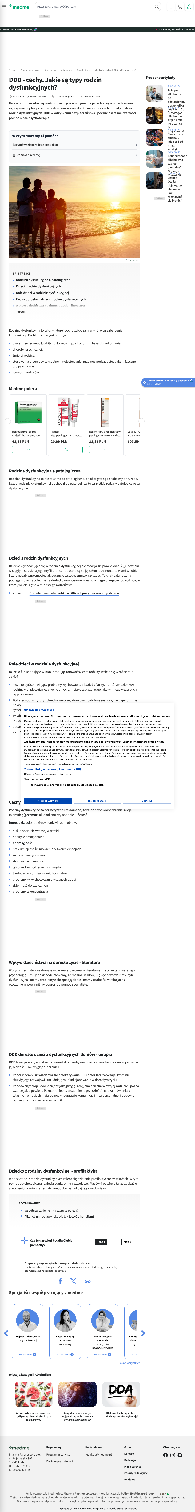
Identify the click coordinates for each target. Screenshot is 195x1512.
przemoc (31, 815)
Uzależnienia (50, 70)
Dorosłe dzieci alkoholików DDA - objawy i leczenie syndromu (74, 593)
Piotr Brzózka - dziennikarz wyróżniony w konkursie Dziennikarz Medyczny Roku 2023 (59, 1467)
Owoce (40, 1437)
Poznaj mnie (26, 1354)
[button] (4, 6)
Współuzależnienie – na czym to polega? (51, 1210)
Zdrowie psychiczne (30, 70)
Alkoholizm (66, 70)
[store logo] (19, 6)
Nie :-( (127, 1242)
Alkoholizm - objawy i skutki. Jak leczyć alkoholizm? (59, 1216)
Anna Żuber (95, 96)
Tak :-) (101, 1242)
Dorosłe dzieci (19, 822)
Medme (12, 70)
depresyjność (22, 843)
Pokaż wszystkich (129, 1363)
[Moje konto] (189, 6)
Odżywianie (26, 1437)
